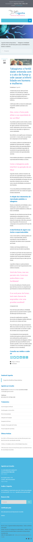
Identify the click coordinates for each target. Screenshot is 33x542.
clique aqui (12, 492)
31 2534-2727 (19, 5)
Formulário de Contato (13, 389)
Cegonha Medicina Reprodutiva (8, 42)
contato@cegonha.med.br (7, 391)
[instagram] (31, 538)
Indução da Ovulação (6, 417)
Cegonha (18, 87)
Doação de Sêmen (6, 421)
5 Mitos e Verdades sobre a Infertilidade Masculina (14, 444)
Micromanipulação (6, 414)
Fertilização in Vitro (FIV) (7, 410)
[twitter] (26, 538)
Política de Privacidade (20, 535)
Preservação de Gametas (7, 428)
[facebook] (29, 538)
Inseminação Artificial (7, 406)
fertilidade (14, 363)
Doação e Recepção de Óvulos (9, 425)
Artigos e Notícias (16, 361)
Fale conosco (4, 473)
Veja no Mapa (4, 481)
